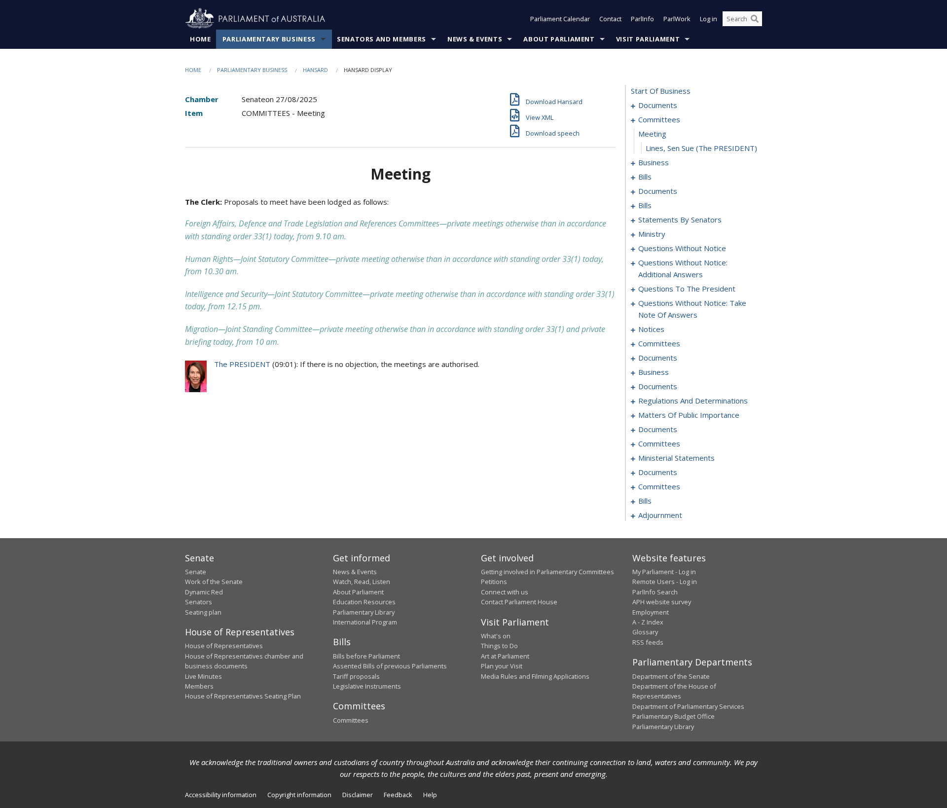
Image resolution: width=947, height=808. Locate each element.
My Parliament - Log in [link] (664, 571)
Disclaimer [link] (357, 794)
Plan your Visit (501, 665)
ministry (651, 234)
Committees (350, 720)
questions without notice (682, 248)
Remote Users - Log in (664, 581)
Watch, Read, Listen (361, 581)
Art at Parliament (505, 656)
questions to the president (686, 289)
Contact (610, 18)
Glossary (645, 631)
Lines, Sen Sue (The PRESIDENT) (701, 148)
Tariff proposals (356, 676)
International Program (365, 622)
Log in (708, 18)
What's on (495, 635)
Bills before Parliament (366, 656)
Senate (195, 571)
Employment (650, 612)
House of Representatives (224, 645)
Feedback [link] (398, 794)
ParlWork (677, 18)
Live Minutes (203, 676)
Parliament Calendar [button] (560, 18)
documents (657, 105)
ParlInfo (642, 18)
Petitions (494, 581)
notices (651, 329)
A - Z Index (647, 622)
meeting (652, 134)
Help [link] (430, 794)
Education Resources (364, 601)
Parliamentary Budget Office (673, 716)
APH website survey (661, 601)
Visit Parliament (648, 39)
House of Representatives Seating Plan (243, 696)
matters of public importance (688, 415)
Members (199, 686)
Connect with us (504, 592)
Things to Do (499, 645)
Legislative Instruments (367, 686)
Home (200, 39)
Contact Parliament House (519, 601)
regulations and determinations (693, 400)
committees (659, 119)
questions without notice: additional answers (683, 268)
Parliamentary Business (269, 39)
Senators (198, 601)
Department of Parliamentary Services (688, 706)
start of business (661, 91)
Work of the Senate (214, 581)
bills (645, 177)
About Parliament (558, 39)
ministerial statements (676, 458)
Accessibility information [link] (220, 794)
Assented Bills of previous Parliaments (390, 665)
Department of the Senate (671, 676)
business (653, 162)
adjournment (660, 515)
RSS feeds (647, 642)
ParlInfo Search (655, 592)
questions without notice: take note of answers (692, 309)
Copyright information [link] (299, 794)
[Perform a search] (754, 18)
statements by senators (680, 219)
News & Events (474, 39)
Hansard (315, 69)
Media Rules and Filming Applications (535, 676)
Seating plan (203, 612)
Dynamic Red (204, 592)
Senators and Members (381, 39)
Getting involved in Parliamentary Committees (547, 571)
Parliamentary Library (364, 612)
